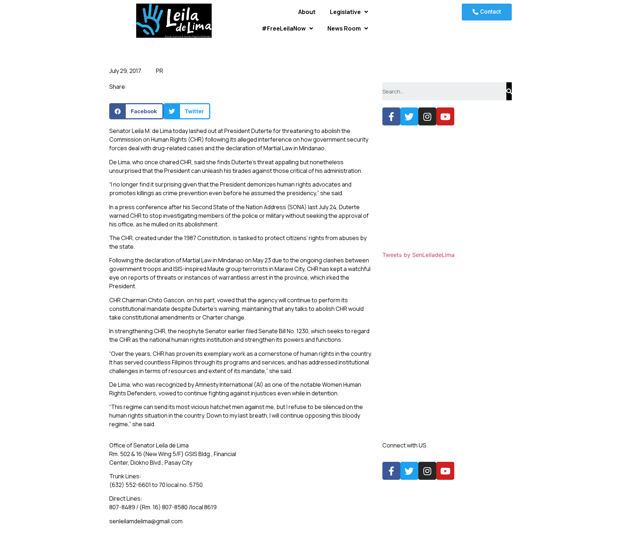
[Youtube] (445, 116)
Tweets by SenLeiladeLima (418, 254)
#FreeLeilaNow (284, 28)
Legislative (345, 12)
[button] (487, 12)
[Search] (509, 91)
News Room (344, 28)
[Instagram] (427, 116)
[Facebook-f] (391, 116)
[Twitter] (409, 116)
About (307, 12)
